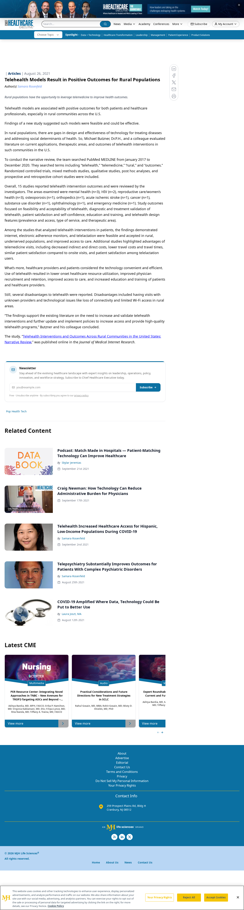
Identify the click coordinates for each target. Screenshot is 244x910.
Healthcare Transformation (118, 35)
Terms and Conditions (122, 772)
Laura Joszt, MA (71, 614)
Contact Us (122, 767)
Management (158, 35)
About (122, 753)
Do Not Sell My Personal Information (122, 781)
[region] (122, 898)
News (117, 24)
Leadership (142, 35)
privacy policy (81, 395)
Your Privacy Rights (122, 785)
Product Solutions (200, 35)
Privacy (122, 776)
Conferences (161, 24)
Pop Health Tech (16, 411)
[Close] (238, 897)
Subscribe (146, 387)
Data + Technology (90, 35)
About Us (112, 862)
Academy (144, 24)
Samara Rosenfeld (73, 538)
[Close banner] (239, 5)
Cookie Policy (56, 906)
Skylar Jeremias (71, 462)
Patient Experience (178, 35)
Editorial (122, 762)
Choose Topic (45, 34)
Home (96, 862)
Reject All (189, 897)
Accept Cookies (216, 897)
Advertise (122, 758)
